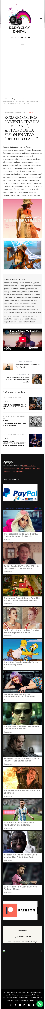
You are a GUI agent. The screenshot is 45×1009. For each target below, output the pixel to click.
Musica (31, 112)
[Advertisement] (22, 71)
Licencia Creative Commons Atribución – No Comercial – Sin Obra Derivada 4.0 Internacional (21, 468)
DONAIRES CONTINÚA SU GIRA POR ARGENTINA (14, 424)
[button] (39, 1004)
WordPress (33, 1000)
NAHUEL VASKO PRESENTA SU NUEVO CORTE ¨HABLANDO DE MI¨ (15, 407)
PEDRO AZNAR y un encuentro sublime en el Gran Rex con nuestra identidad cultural (14, 444)
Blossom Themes (14, 1000)
